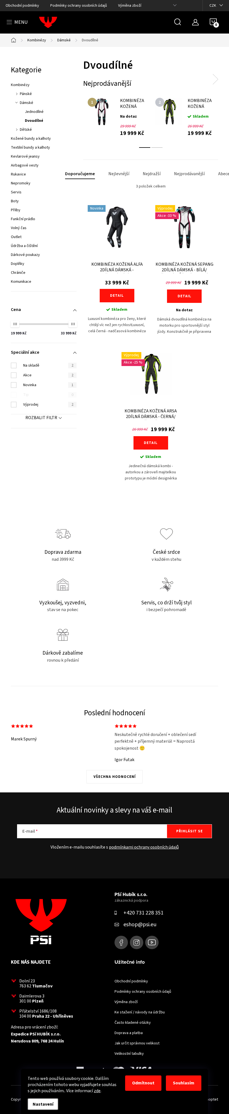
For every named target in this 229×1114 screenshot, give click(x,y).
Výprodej (48, 404)
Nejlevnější (118, 174)
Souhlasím (183, 1083)
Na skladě (48, 365)
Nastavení (43, 1104)
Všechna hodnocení (115, 776)
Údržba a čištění (24, 246)
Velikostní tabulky (129, 1053)
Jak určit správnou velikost (137, 1043)
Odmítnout (143, 1083)
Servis (16, 192)
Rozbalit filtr (41, 418)
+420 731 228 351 (143, 913)
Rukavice (18, 174)
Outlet (16, 237)
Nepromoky (20, 183)
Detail (117, 295)
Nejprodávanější (189, 174)
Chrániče (18, 272)
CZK (212, 5)
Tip (48, 395)
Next (215, 79)
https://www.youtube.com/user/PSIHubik (152, 942)
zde (97, 1091)
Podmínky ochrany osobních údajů (78, 5)
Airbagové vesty (25, 165)
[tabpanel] (117, 117)
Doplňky (17, 264)
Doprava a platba (129, 1033)
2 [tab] (157, 147)
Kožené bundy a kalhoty (31, 138)
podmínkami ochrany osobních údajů (144, 847)
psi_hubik (136, 942)
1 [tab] (144, 147)
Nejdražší (152, 174)
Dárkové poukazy (25, 255)
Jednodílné (34, 112)
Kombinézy (20, 85)
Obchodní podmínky (22, 5)
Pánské (26, 94)
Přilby (15, 210)
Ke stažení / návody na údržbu (140, 1012)
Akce (48, 375)
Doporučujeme (80, 174)
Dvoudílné (34, 120)
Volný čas (19, 228)
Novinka (48, 385)
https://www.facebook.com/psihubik (121, 942)
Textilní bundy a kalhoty (30, 147)
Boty (15, 201)
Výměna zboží (129, 5)
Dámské (26, 103)
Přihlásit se (189, 831)
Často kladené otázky (133, 1022)
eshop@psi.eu (139, 924)
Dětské (26, 129)
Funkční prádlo (23, 219)
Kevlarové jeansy (25, 156)
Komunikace (21, 281)
